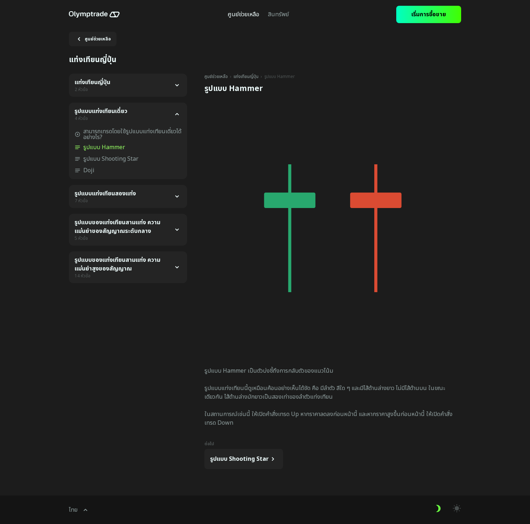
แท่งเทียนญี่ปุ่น (246, 76)
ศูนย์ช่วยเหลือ (216, 76)
